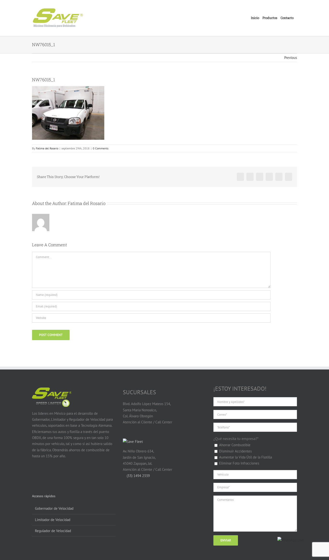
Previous (290, 57)
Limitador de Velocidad (52, 519)
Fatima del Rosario (47, 148)
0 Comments (100, 148)
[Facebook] (35, 474)
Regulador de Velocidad (53, 530)
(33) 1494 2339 (138, 475)
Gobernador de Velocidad (54, 508)
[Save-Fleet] (133, 441)
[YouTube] (44, 474)
